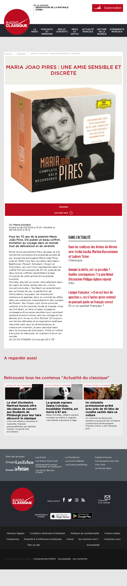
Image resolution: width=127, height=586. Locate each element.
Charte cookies (112, 533)
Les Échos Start (103, 468)
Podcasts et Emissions (47, 31)
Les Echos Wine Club (46, 461)
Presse (70, 539)
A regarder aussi (20, 358)
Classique (21, 54)
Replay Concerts (62, 30)
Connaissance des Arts (107, 461)
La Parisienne (72, 457)
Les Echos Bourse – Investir (45, 471)
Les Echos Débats (74, 461)
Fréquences (12, 539)
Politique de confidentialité (85, 533)
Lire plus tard (61, 213)
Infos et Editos (75, 31)
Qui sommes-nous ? (88, 539)
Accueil (8, 54)
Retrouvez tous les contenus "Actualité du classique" (56, 378)
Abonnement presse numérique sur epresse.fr (48, 466)
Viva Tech (100, 465)
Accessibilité (93, 545)
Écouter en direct (112, 8)
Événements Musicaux (117, 30)
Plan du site (33, 545)
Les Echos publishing (76, 465)
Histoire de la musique (102, 31)
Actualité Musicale (88, 30)
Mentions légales (15, 533)
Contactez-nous (112, 539)
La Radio (34, 30)
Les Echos (40, 457)
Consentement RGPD (44, 559)
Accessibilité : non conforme (72, 559)
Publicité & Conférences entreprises (43, 539)
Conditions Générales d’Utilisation (47, 533)
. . (52, 10)
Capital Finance (103, 457)
